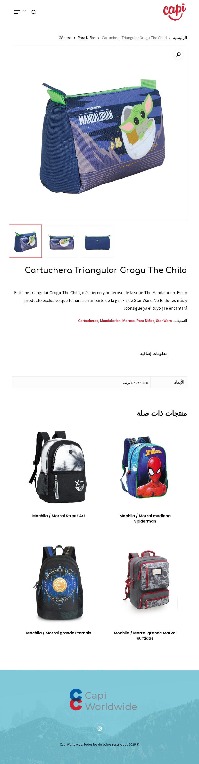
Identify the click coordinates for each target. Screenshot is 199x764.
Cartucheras (88, 321)
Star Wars (164, 321)
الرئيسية (180, 37)
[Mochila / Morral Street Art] (59, 465)
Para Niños (87, 37)
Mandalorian (110, 321)
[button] (17, 12)
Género (65, 37)
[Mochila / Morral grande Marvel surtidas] (145, 582)
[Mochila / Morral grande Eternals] (59, 582)
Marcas (128, 321)
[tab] (153, 353)
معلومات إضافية (153, 353)
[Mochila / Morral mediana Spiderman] (145, 465)
